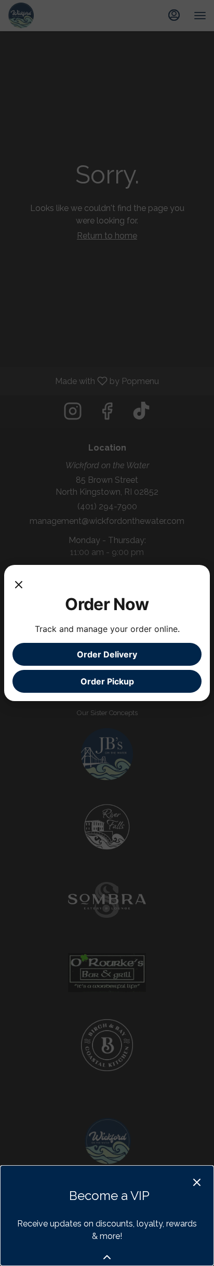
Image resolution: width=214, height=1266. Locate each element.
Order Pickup (107, 681)
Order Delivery (107, 654)
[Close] (18, 583)
